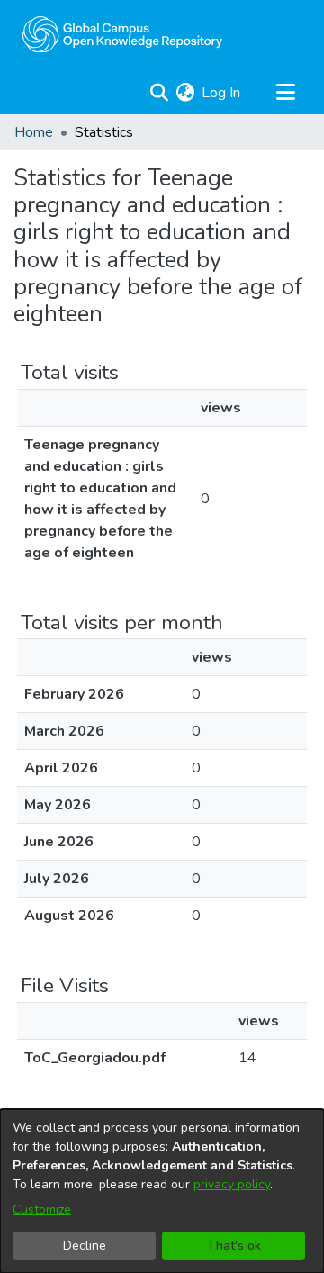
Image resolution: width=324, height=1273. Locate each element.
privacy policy (232, 1184)
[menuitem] (185, 93)
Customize (42, 1209)
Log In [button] (222, 93)
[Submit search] (159, 93)
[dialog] (162, 1191)
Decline (84, 1245)
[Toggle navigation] (285, 93)
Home (33, 132)
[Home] (122, 34)
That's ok (234, 1245)
